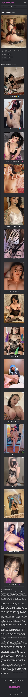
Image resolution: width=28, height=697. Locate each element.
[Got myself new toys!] (14, 341)
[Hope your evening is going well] (14, 308)
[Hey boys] (14, 471)
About (5, 680)
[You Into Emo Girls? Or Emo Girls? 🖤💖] (14, 146)
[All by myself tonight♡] (14, 438)
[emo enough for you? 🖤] (14, 243)
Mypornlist (14, 682)
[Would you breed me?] (14, 178)
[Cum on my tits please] (14, 276)
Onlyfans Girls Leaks (19, 680)
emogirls (9, 54)
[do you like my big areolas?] (14, 406)
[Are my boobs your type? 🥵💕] (14, 113)
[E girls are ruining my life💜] (14, 568)
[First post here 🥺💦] (14, 81)
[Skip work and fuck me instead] (14, 211)
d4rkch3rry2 (10, 57)
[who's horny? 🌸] (14, 373)
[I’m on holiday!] (14, 503)
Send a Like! (7, 60)
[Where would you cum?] (14, 536)
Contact (10, 680)
